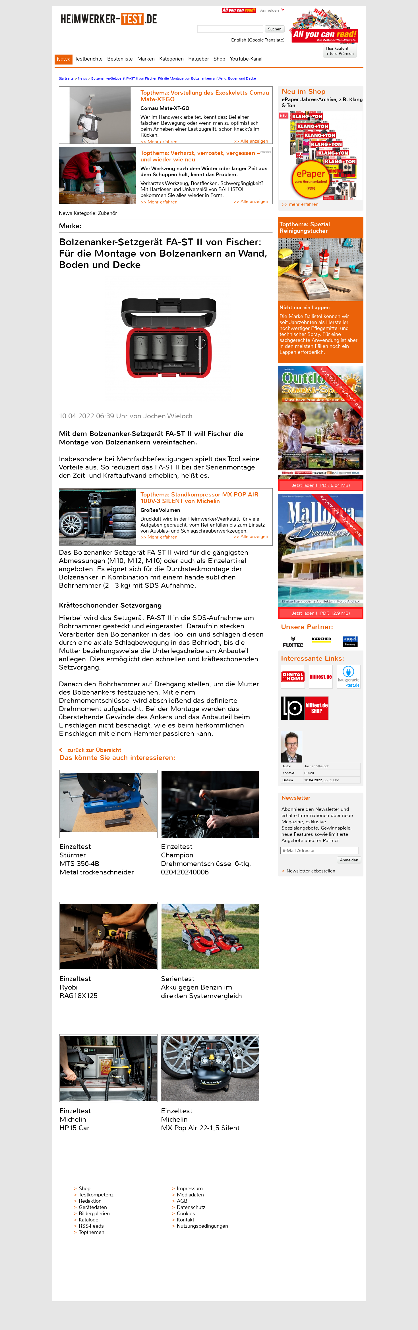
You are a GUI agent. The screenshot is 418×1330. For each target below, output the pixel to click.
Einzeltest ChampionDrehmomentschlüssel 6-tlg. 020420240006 (206, 859)
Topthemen (91, 1232)
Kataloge (88, 1219)
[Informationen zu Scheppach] (350, 641)
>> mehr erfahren (300, 204)
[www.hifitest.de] (321, 693)
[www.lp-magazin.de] (293, 725)
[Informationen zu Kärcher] (321, 641)
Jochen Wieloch (316, 766)
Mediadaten (190, 1194)
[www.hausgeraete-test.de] (349, 693)
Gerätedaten (93, 1207)
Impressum (190, 1188)
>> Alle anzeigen (250, 141)
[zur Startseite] (109, 18)
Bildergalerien (94, 1213)
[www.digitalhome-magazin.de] (293, 693)
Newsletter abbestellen (311, 871)
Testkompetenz (96, 1194)
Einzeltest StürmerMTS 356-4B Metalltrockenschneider (96, 859)
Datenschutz (191, 1207)
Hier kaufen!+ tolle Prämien (340, 51)
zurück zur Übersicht (94, 750)
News (63, 59)
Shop (219, 58)
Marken (146, 58)
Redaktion (90, 1201)
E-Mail (309, 773)
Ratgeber (198, 58)
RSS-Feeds (91, 1226)
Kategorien (171, 58)
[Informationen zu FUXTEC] (293, 641)
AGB (182, 1201)
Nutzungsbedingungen (202, 1226)
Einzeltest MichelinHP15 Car (75, 1119)
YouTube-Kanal (246, 58)
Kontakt (185, 1219)
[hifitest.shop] (317, 725)
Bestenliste (120, 58)
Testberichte (89, 58)
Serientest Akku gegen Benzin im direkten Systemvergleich (201, 987)
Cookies (186, 1213)
